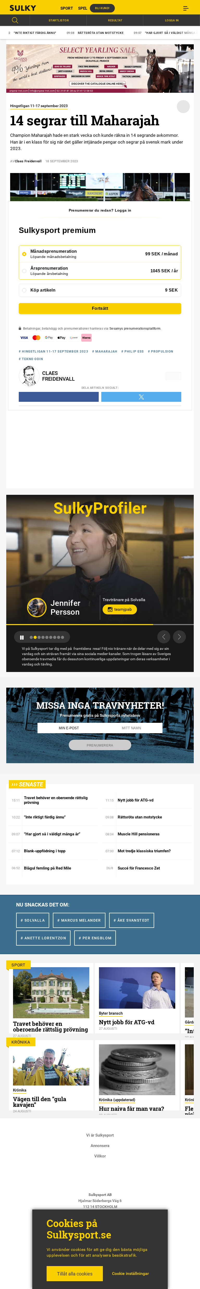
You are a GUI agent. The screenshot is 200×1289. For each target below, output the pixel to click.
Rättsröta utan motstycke (61, 33)
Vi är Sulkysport (100, 1135)
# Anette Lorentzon (43, 938)
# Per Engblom (95, 938)
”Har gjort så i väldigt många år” (134, 33)
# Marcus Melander (79, 920)
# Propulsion (160, 351)
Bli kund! (102, 8)
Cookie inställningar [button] (130, 1273)
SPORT (66, 8)
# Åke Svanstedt (132, 920)
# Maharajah (104, 351)
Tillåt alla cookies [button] (74, 1273)
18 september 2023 (61, 161)
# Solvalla (33, 920)
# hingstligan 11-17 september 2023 (53, 351)
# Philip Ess (132, 351)
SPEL (82, 8)
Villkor (100, 1156)
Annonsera (100, 1145)
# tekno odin (31, 359)
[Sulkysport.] (29, 8)
